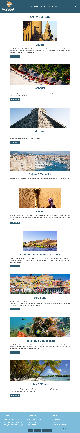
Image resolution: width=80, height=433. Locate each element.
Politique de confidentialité (58, 422)
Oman (40, 211)
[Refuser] (78, 429)
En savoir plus (47, 430)
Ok (30, 430)
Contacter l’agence (56, 419)
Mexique (40, 131)
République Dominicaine (40, 340)
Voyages (36, 6)
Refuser (37, 430)
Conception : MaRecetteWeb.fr (59, 424)
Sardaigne (40, 297)
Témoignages (50, 6)
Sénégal (40, 87)
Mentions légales (56, 421)
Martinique (40, 383)
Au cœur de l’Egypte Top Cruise (40, 254)
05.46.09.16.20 (33, 424)
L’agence (43, 6)
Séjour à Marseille (40, 174)
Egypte (40, 44)
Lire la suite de (15, 56)
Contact (57, 6)
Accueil (30, 6)
